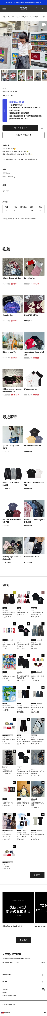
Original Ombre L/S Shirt (12, 278)
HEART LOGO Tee (31, 315)
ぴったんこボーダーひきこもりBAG (12, 447)
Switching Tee (29, 278)
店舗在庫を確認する (23, 135)
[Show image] (5, 75)
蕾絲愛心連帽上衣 (22, 612)
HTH (4, 89)
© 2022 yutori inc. (9, 1005)
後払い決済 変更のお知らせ (12, 926)
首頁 (4, 17)
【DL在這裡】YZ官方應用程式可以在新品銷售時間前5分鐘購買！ (23, 2)
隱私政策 (5, 992)
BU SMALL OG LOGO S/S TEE (34, 484)
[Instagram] (43, 989)
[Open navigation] (4, 8)
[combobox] (23, 1012)
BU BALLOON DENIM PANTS (11, 484)
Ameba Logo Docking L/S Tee (34, 353)
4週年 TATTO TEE (8, 803)
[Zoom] (44, 24)
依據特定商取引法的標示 (9, 996)
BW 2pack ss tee (30, 389)
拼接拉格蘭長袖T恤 (23, 803)
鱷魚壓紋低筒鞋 (7, 771)
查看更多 (37, 875)
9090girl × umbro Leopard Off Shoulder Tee (12, 390)
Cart (42, 8)
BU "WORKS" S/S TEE (32, 446)
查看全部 (23, 940)
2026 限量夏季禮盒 (9, 708)
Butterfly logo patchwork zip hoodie (12, 558)
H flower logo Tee (9, 352)
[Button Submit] (43, 963)
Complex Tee (8, 315)
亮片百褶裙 (6, 866)
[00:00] (23, 45)
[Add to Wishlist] (41, 128)
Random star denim (31, 557)
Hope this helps (13, 17)
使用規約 (5, 989)
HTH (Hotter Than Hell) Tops (30, 17)
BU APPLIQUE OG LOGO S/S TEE (12, 521)
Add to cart (20, 128)
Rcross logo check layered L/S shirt (34, 521)
